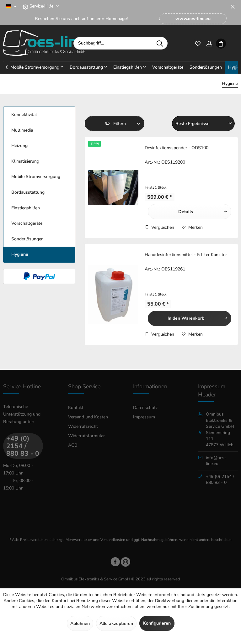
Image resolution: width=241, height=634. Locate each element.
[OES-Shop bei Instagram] (125, 563)
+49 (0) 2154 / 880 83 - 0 (22, 446)
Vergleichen (162, 227)
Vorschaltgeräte (26, 223)
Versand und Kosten (88, 417)
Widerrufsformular (86, 436)
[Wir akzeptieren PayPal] (39, 276)
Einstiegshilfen (25, 208)
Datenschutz (145, 408)
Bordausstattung (28, 192)
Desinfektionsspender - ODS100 (176, 148)
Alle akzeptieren (116, 623)
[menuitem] (193, 19)
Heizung (19, 146)
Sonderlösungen (27, 239)
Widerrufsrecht (83, 426)
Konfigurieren (157, 623)
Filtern (119, 124)
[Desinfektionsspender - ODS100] (113, 187)
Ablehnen (80, 623)
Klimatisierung (25, 161)
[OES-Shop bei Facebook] (115, 563)
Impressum (144, 417)
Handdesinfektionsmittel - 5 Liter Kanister (186, 255)
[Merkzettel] (197, 43)
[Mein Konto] (209, 43)
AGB (73, 445)
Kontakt (75, 408)
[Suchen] (160, 43)
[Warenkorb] (221, 43)
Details (185, 212)
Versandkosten (112, 539)
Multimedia (22, 130)
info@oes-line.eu (216, 461)
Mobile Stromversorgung (35, 177)
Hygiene (19, 254)
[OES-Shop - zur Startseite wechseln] (44, 43)
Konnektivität (24, 115)
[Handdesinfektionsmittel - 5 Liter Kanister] (113, 294)
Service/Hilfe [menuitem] (41, 6)
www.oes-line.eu (193, 19)
